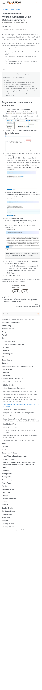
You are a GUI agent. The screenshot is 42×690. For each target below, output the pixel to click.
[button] (36, 2)
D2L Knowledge (8, 22)
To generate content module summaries (14, 29)
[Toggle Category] (1, 322)
